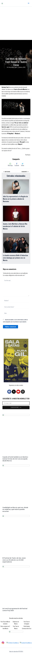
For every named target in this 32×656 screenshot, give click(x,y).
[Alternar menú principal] (28, 3)
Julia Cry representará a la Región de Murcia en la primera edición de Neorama (15, 199)
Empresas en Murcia (16, 623)
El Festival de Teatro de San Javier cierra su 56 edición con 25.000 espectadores (14, 560)
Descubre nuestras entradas (16, 618)
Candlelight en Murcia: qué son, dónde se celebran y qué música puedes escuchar (15, 509)
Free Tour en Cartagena (27, 623)
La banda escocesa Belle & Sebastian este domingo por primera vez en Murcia (15, 257)
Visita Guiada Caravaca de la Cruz (26, 627)
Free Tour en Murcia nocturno (5, 623)
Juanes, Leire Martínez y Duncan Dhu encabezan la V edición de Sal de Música (15, 226)
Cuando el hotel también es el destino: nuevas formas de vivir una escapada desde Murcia (15, 459)
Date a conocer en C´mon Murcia (5, 627)
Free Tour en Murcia (16, 627)
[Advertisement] (16, 23)
